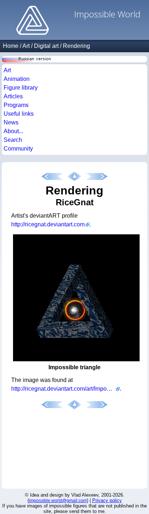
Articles (13, 96)
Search (13, 140)
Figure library (21, 88)
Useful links (19, 114)
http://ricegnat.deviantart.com (48, 224)
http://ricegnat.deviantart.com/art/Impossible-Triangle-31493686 (65, 389)
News (11, 122)
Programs (16, 105)
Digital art (46, 46)
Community (18, 148)
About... (13, 131)
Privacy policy (107, 500)
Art (26, 46)
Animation (17, 79)
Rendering (76, 46)
